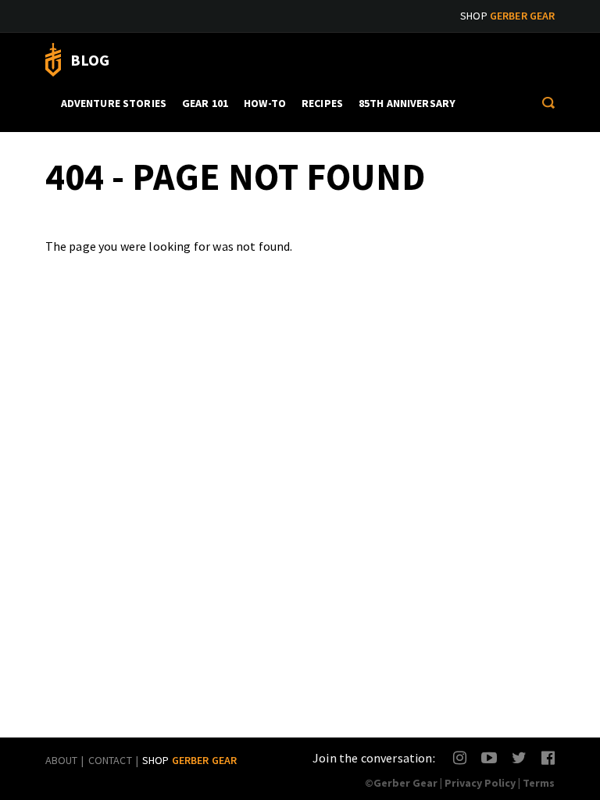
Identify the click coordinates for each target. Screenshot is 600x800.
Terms (539, 783)
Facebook (548, 757)
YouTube (488, 757)
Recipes (322, 103)
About (61, 760)
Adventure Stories (113, 103)
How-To (265, 103)
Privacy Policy (480, 783)
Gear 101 (205, 103)
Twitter (519, 757)
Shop (507, 16)
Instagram (460, 757)
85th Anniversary (407, 103)
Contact (110, 760)
